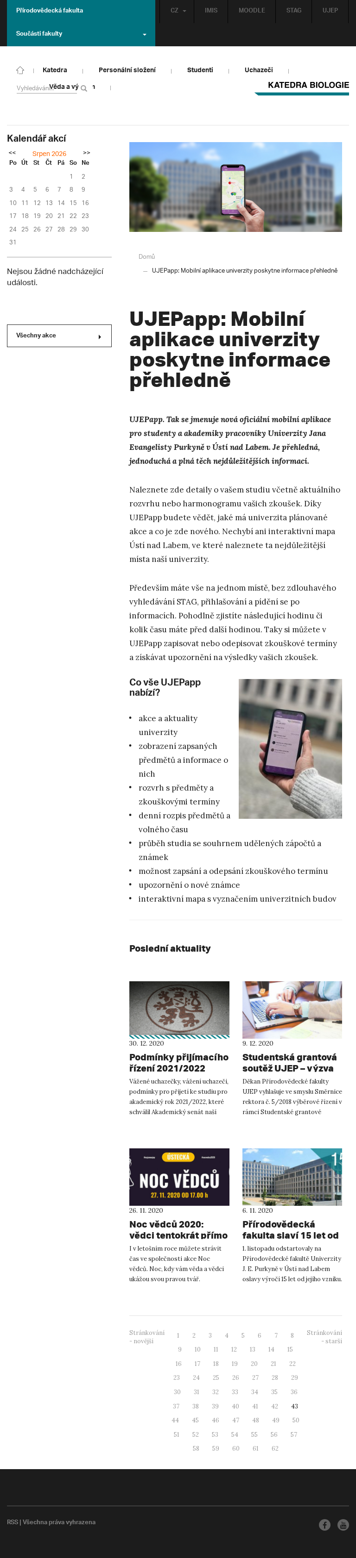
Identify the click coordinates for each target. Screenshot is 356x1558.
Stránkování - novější (147, 1337)
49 (276, 1420)
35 (274, 1392)
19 (235, 1364)
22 (292, 1364)
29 (294, 1378)
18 (216, 1364)
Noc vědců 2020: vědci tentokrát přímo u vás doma (178, 1235)
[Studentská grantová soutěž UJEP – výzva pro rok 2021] (292, 1010)
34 (254, 1392)
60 (236, 1448)
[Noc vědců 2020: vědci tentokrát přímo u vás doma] (179, 1177)
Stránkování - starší (324, 1337)
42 (274, 1406)
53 (215, 1435)
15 (290, 1349)
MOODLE (252, 12)
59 (215, 1448)
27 (255, 1378)
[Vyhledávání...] (85, 88)
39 (215, 1406)
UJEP (330, 12)
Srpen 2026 (49, 154)
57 (294, 1435)
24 (196, 1378)
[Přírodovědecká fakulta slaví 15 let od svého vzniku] (292, 1177)
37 (176, 1406)
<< (12, 153)
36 (294, 1392)
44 (175, 1420)
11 (216, 1349)
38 (195, 1406)
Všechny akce (36, 336)
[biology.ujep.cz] (20, 69)
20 (254, 1364)
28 (275, 1378)
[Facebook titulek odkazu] (325, 1525)
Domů (147, 257)
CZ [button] (174, 12)
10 (198, 1349)
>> (86, 153)
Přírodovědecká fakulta (49, 12)
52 (195, 1435)
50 (295, 1420)
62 (275, 1448)
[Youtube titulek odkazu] (343, 1525)
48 (255, 1420)
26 (235, 1378)
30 (177, 1392)
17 (197, 1364)
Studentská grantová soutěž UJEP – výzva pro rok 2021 (289, 1068)
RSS (12, 1523)
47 (235, 1420)
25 (216, 1378)
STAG (293, 12)
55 (254, 1435)
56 (274, 1435)
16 (179, 1364)
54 (234, 1435)
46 (215, 1420)
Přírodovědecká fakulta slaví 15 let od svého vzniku (290, 1235)
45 (195, 1420)
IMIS (211, 12)
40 (235, 1406)
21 (273, 1364)
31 (196, 1392)
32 (215, 1392)
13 (252, 1349)
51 (176, 1435)
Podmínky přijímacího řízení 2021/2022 (179, 1062)
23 (176, 1378)
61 (256, 1448)
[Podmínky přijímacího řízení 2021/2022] (179, 1010)
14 (271, 1349)
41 (255, 1406)
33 (235, 1392)
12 (234, 1349)
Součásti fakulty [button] (39, 35)
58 (196, 1448)
